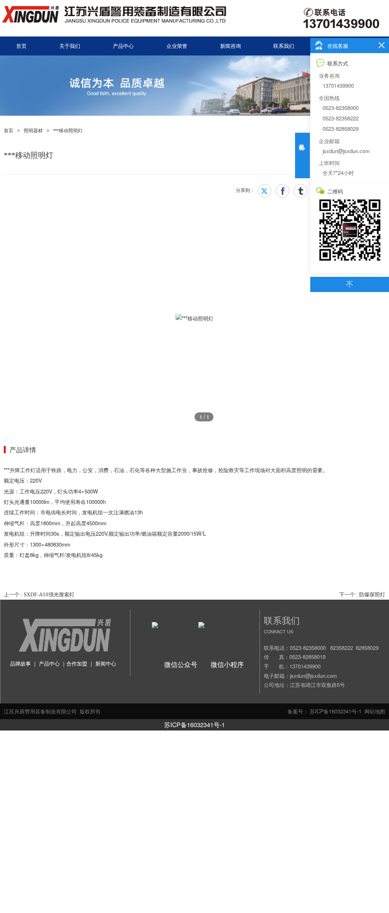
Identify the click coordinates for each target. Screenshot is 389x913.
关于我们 (69, 46)
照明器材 (33, 130)
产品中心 (123, 46)
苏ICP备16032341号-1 (194, 724)
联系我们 (283, 46)
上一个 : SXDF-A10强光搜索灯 (39, 594)
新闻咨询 (230, 46)
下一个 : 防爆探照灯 (362, 594)
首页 (21, 46)
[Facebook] (282, 191)
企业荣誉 (177, 46)
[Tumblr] (300, 191)
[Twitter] (264, 191)
